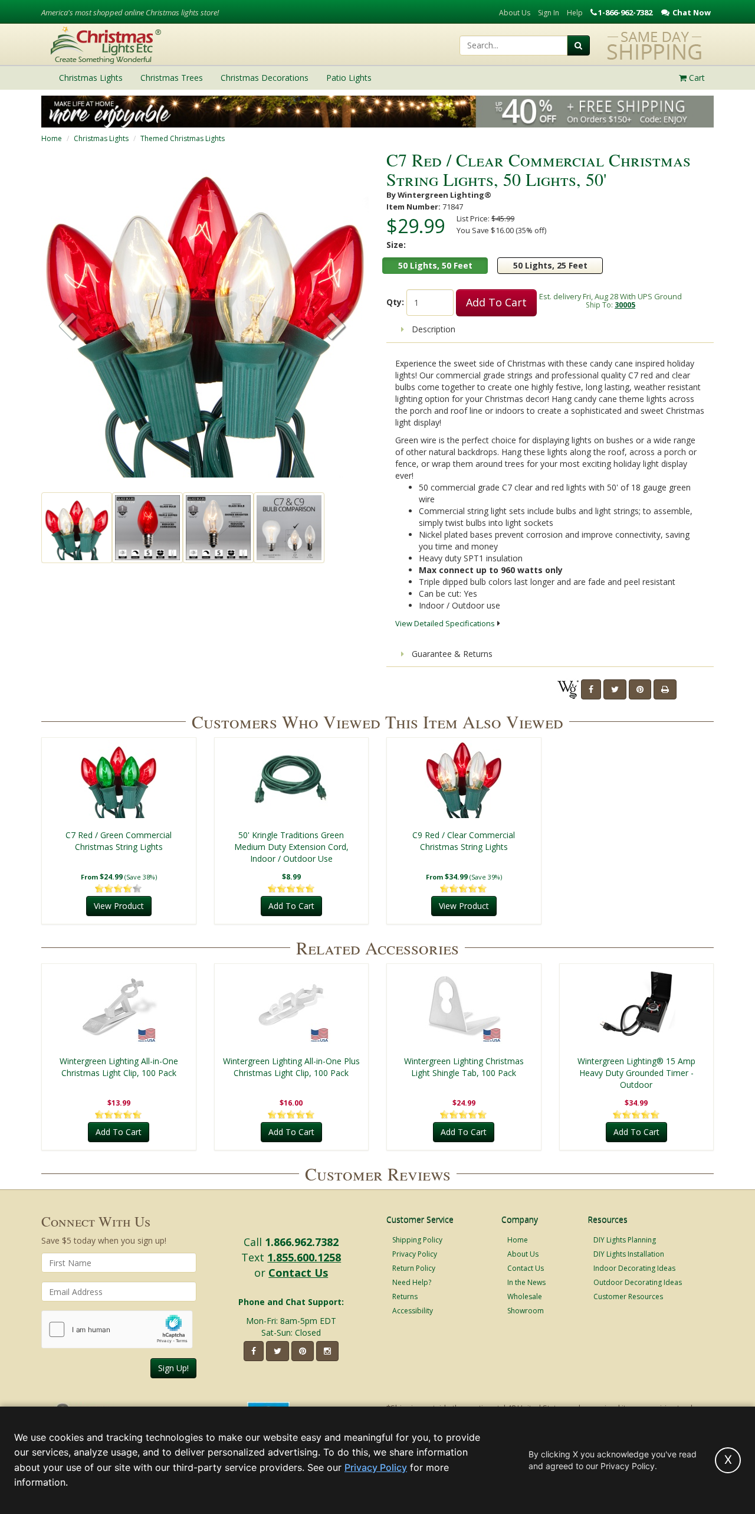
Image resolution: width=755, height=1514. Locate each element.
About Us (514, 13)
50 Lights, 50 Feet (435, 265)
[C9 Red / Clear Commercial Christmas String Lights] (464, 779)
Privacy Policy (414, 1254)
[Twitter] (614, 689)
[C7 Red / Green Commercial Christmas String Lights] (118, 779)
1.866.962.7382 (302, 1242)
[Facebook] (591, 689)
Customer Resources (628, 1296)
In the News (526, 1282)
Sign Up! (173, 1368)
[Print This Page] (665, 689)
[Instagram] (327, 1351)
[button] (337, 327)
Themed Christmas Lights (182, 138)
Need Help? (411, 1282)
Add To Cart (496, 302)
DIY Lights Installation (628, 1254)
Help (575, 13)
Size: (396, 244)
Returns (405, 1296)
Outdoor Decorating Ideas (637, 1282)
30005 (625, 304)
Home (51, 138)
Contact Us (298, 1273)
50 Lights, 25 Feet (550, 265)
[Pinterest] (640, 689)
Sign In (548, 13)
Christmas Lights (101, 138)
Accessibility (412, 1311)
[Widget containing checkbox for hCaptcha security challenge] (117, 1329)
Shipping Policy (417, 1240)
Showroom (525, 1311)
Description (432, 329)
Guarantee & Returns (451, 653)
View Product (119, 905)
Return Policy (413, 1268)
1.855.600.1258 (304, 1257)
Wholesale (524, 1296)
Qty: (395, 302)
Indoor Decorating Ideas (634, 1268)
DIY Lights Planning (624, 1240)
